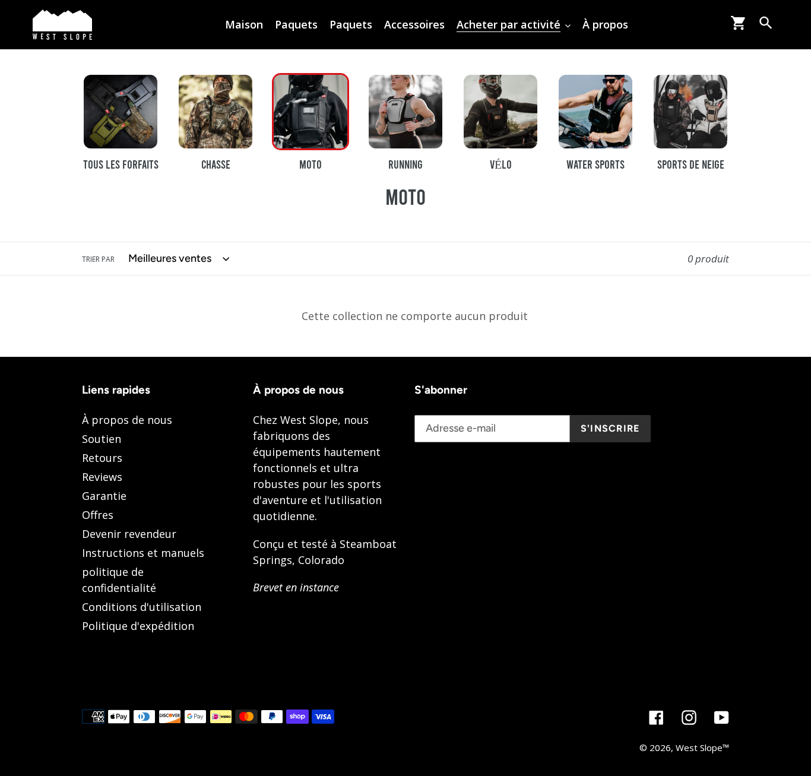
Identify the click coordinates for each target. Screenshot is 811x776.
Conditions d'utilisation (141, 607)
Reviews (102, 477)
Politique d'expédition (138, 626)
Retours (102, 458)
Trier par (98, 259)
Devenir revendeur (129, 534)
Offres (97, 515)
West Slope (699, 747)
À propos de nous (127, 420)
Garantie (104, 496)
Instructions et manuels (143, 553)
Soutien (101, 439)
